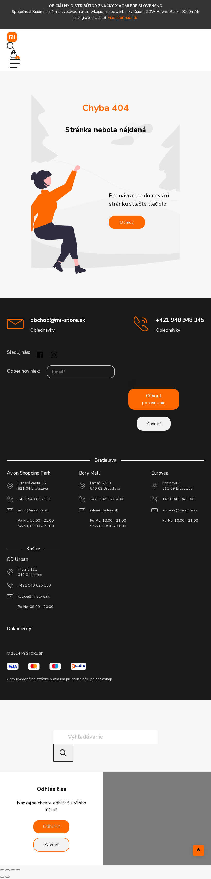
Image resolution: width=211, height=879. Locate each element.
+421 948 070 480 (106, 499)
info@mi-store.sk (104, 510)
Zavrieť (153, 423)
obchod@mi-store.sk (57, 320)
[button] (15, 54)
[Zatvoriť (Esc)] (18, 870)
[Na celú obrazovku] (7, 870)
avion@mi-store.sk (33, 510)
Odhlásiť (51, 826)
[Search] (63, 753)
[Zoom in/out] (2, 870)
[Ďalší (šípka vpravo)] (7, 877)
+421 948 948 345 (180, 320)
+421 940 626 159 (34, 585)
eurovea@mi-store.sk (179, 510)
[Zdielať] (13, 870)
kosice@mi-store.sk (34, 596)
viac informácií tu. (123, 17)
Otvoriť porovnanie (153, 399)
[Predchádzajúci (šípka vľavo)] (2, 877)
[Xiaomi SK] (12, 37)
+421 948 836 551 (34, 499)
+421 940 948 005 (179, 499)
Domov (127, 222)
